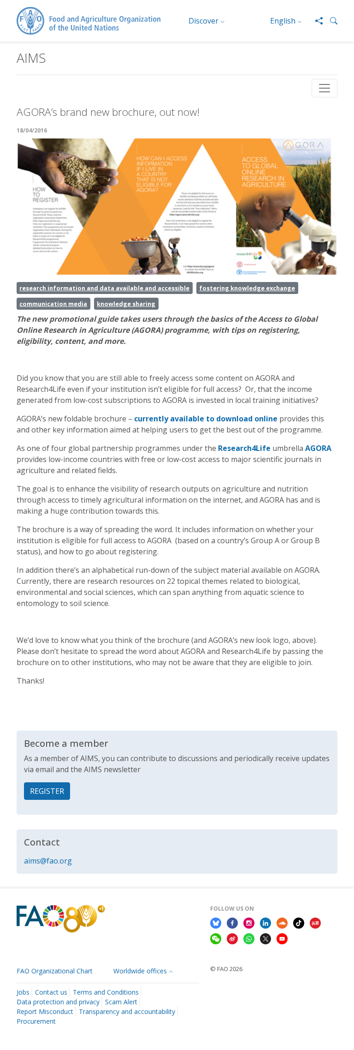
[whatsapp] (248, 938)
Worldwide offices (140, 970)
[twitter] (265, 938)
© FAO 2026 (226, 969)
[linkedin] (265, 922)
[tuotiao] (315, 922)
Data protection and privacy (58, 1001)
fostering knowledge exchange (247, 288)
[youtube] (282, 938)
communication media (53, 304)
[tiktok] (298, 922)
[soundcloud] (282, 922)
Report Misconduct (45, 1011)
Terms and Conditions (106, 992)
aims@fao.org (48, 861)
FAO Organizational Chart (55, 970)
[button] (330, 20)
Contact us (51, 992)
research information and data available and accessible (104, 288)
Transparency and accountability (127, 1011)
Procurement (36, 1021)
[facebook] (232, 922)
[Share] (315, 20)
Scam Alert (121, 1001)
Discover (203, 21)
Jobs (23, 992)
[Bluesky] (215, 922)
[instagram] (248, 922)
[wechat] (215, 938)
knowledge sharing (126, 304)
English (282, 21)
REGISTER (47, 791)
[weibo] (232, 938)
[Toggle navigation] (324, 88)
